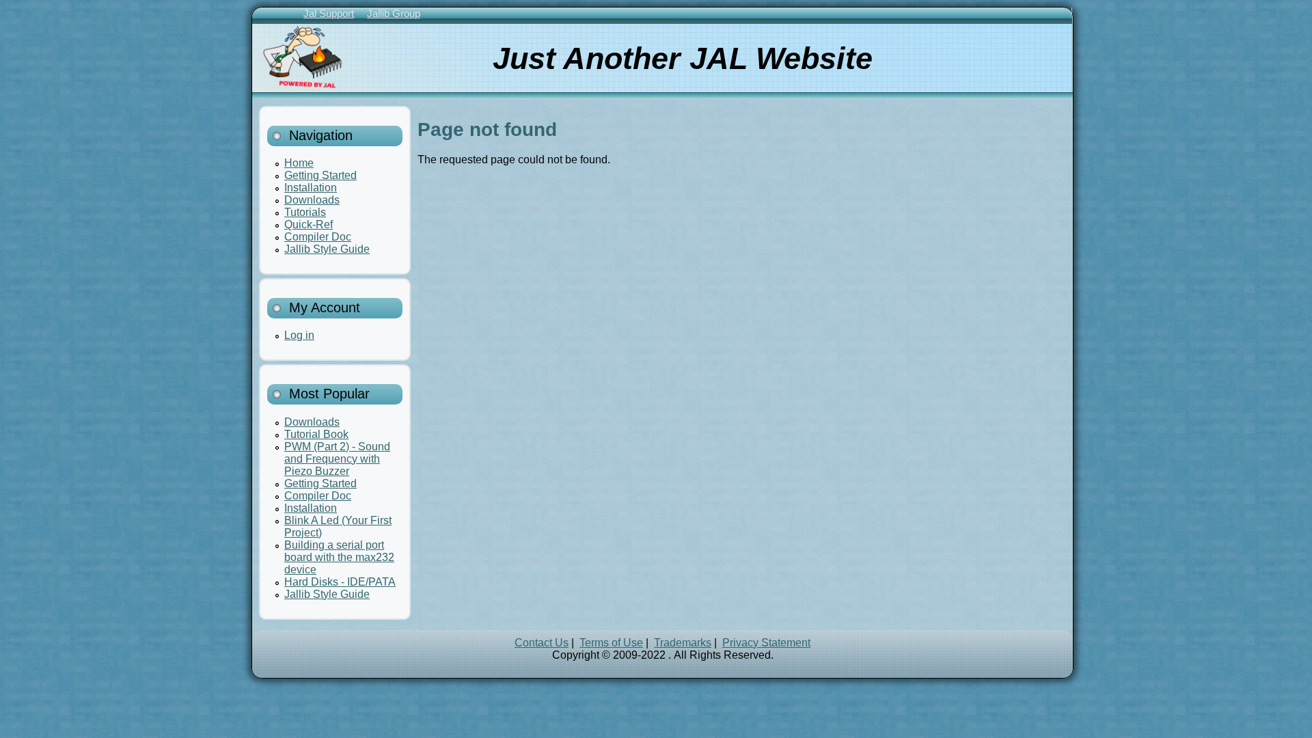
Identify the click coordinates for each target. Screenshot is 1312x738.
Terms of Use (611, 642)
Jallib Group (393, 13)
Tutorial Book (316, 434)
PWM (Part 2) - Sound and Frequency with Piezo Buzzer (337, 459)
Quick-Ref (308, 224)
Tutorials (305, 212)
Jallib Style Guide (327, 249)
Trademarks (682, 642)
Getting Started (320, 175)
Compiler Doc (317, 237)
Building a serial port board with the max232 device (339, 557)
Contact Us (542, 642)
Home (299, 163)
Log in (299, 335)
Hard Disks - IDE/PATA (340, 582)
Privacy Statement (766, 642)
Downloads (312, 200)
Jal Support (328, 13)
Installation (310, 187)
